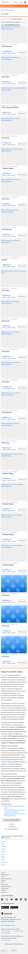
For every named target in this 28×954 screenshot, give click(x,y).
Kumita (3, 873)
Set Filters (4, 14)
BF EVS (4, 260)
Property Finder (5, 888)
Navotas (3, 865)
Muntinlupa (4, 766)
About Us (3, 890)
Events (3, 876)
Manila (2, 854)
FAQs (2, 882)
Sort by (10, 25)
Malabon (3, 857)
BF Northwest (7, 46)
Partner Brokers (5, 874)
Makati (11, 766)
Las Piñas (3, 851)
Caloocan (3, 841)
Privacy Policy (4, 884)
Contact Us (4, 892)
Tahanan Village (7, 168)
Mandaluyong (4, 862)
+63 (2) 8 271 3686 (18, 931)
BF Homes (5, 77)
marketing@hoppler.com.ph (8, 925)
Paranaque (4, 675)
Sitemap (3, 880)
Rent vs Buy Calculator (6, 878)
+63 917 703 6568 (5, 931)
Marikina (3, 849)
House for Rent (5, 19)
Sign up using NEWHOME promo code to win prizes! (13, 6)
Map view (4, 951)
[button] (3, 34)
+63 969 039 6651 (5, 933)
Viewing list (23, 52)
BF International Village (10, 107)
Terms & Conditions (6, 886)
